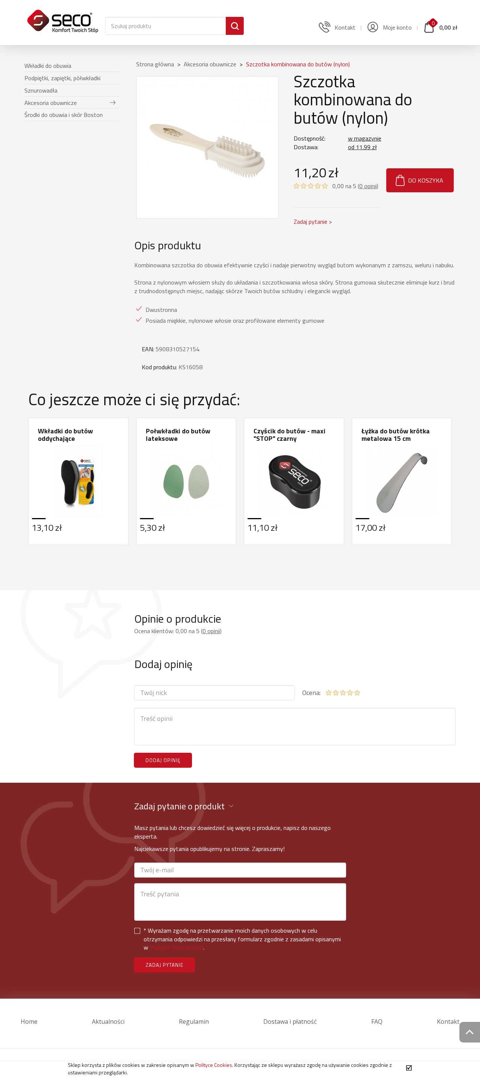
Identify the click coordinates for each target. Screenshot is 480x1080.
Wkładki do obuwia (47, 65)
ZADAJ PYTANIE (164, 965)
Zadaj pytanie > (313, 221)
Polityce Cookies (213, 1065)
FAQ (376, 1021)
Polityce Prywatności (176, 947)
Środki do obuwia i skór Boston (63, 114)
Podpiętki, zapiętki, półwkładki (62, 77)
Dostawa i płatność (290, 1021)
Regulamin (194, 1021)
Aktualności (108, 1021)
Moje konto (396, 27)
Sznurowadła (40, 90)
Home (29, 1021)
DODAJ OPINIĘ (163, 760)
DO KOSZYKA (425, 180)
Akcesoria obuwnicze (50, 102)
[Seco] (62, 17)
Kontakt (448, 1021)
